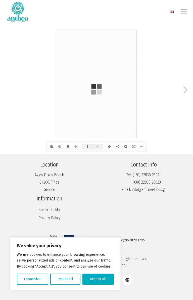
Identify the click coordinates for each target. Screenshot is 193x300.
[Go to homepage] (18, 12)
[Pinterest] (127, 280)
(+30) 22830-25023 (146, 182)
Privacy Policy (49, 218)
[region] (65, 263)
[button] (184, 11)
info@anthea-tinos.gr (149, 189)
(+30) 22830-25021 (147, 175)
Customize (32, 279)
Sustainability (49, 209)
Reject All (65, 279)
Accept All (98, 279)
